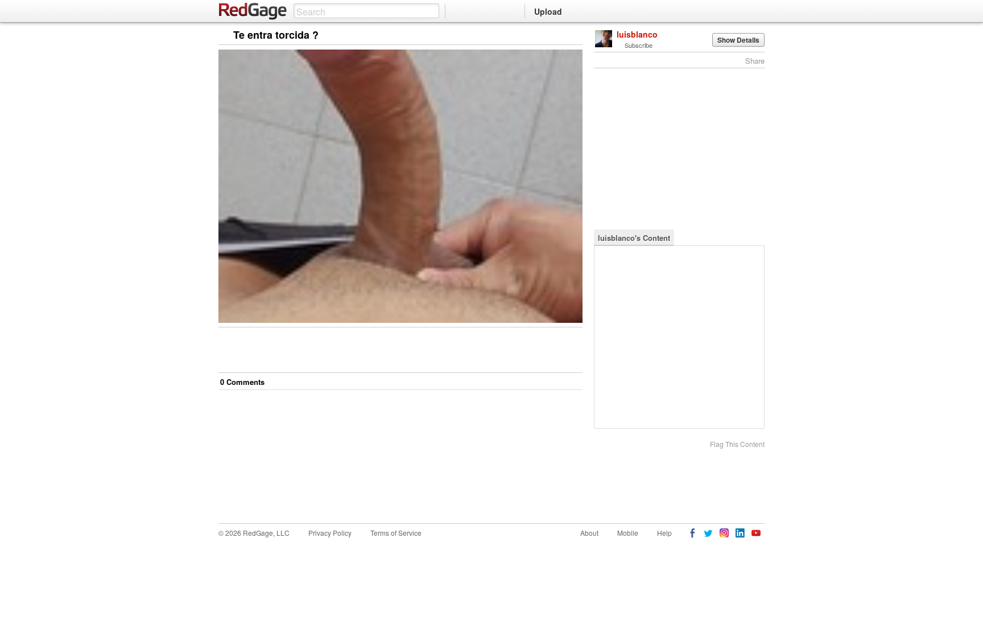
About (589, 532)
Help (664, 532)
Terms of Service (396, 532)
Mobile (627, 532)
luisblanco (637, 34)
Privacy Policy (330, 532)
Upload (548, 11)
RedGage (253, 11)
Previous (573, 36)
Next (557, 36)
